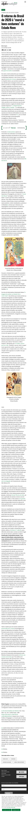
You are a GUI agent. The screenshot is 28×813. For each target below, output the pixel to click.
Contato (2, 776)
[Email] (10, 50)
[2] (7, 204)
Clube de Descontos (5, 771)
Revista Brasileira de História (11, 710)
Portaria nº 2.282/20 (15, 530)
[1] (17, 114)
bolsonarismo (11, 132)
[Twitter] (5, 50)
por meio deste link (11, 807)
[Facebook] (3, 50)
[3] (8, 229)
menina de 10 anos (11, 79)
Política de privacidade (5, 774)
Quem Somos (4, 770)
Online (3, 10)
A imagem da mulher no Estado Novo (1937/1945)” (13, 294)
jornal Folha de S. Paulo (7, 628)
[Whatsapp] (7, 50)
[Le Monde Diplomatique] (9, 3)
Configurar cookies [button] (16, 809)
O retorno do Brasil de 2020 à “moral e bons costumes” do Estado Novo (12, 21)
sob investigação (6, 481)
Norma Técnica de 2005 (18, 495)
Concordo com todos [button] (7, 809)
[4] (7, 289)
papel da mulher (7, 70)
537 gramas (22, 498)
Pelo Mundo (3, 773)
